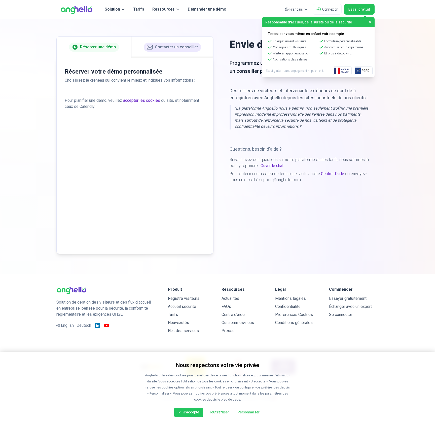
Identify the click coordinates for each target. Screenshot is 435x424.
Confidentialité (288, 306)
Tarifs (138, 9)
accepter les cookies (141, 100)
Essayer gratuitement (348, 298)
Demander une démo (207, 9)
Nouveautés (178, 322)
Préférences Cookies (294, 314)
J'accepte (190, 412)
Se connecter (340, 314)
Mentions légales (290, 298)
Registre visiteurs (183, 298)
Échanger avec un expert (350, 306)
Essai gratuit (359, 9)
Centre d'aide (332, 173)
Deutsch (84, 325)
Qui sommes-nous (238, 322)
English (67, 325)
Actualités (230, 298)
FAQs (226, 306)
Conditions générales (294, 322)
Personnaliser (249, 412)
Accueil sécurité (182, 306)
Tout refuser (219, 412)
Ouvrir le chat (272, 165)
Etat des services (183, 330)
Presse (228, 330)
